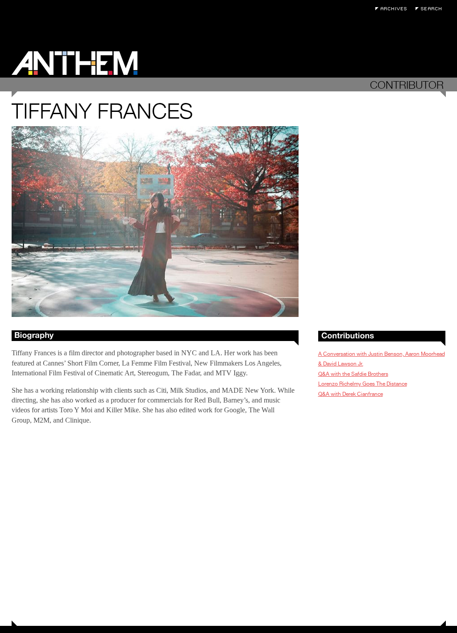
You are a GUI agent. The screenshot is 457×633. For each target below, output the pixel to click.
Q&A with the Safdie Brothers (353, 374)
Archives (393, 8)
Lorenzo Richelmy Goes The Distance (362, 384)
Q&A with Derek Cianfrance (350, 394)
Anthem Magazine (74, 63)
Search (430, 8)
